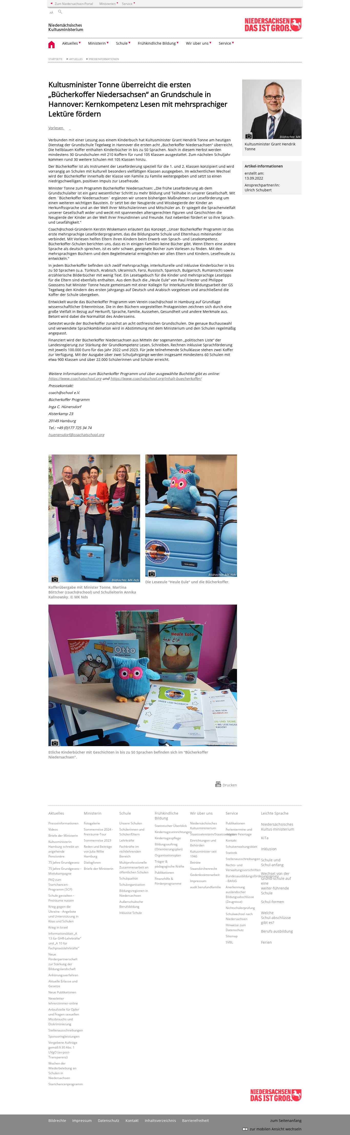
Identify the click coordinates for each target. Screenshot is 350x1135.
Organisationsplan (168, 855)
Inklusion (269, 848)
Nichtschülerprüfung (240, 908)
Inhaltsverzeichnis (160, 1120)
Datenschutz (108, 1120)
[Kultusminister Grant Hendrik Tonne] (272, 109)
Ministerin (92, 813)
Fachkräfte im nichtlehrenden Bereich (130, 851)
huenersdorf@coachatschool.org (76, 434)
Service (232, 813)
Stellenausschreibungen (65, 1030)
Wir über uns (201, 813)
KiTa (265, 837)
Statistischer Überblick (171, 826)
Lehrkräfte (126, 840)
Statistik (231, 853)
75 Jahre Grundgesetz (63, 862)
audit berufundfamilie (205, 887)
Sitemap (232, 936)
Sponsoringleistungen (63, 1036)
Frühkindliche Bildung (166, 816)
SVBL (229, 942)
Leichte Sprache (275, 813)
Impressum (198, 881)
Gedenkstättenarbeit (205, 875)
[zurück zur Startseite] (66, 25)
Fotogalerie (92, 823)
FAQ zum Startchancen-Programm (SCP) (60, 884)
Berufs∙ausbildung (277, 931)
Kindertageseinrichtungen (173, 832)
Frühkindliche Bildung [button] (157, 43)
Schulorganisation (132, 884)
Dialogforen (92, 862)
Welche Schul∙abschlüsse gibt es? (276, 917)
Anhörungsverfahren (63, 975)
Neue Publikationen (62, 992)
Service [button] (225, 43)
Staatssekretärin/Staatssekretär (213, 834)
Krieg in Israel (58, 927)
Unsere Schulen (130, 823)
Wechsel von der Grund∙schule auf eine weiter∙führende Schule (276, 883)
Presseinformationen (104, 59)
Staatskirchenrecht (203, 868)
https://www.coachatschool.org (74, 378)
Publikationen (164, 872)
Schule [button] (122, 43)
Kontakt (231, 840)
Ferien (266, 942)
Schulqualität (128, 878)
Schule (125, 813)
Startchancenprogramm (65, 1084)
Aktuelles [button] (70, 43)
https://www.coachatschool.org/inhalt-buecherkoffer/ (155, 378)
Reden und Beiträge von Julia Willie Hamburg (98, 851)
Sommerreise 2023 (97, 840)
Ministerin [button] (97, 43)
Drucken (230, 785)
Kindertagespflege (168, 838)
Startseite (55, 59)
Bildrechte (57, 1120)
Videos (53, 829)
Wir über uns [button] (197, 43)
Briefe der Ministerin (63, 835)
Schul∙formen (272, 901)
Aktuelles (76, 59)
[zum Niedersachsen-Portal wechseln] (273, 30)
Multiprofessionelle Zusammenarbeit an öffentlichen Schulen (133, 867)
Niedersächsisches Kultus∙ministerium (277, 827)
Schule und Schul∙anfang (272, 862)
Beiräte (195, 862)
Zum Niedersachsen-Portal (74, 4)
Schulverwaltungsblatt (241, 846)
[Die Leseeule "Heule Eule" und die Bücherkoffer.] (191, 516)
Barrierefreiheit (195, 1120)
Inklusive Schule (130, 913)
